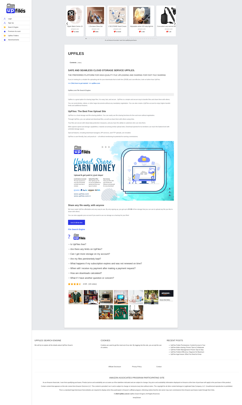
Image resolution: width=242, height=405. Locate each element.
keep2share (137, 397)
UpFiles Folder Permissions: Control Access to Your (188, 345)
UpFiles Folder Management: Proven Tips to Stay (187, 350)
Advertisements (13, 40)
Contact (159, 366)
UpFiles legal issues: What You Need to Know (186, 354)
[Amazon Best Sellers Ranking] (166, 297)
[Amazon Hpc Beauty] (136, 297)
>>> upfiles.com (94, 83)
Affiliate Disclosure (114, 366)
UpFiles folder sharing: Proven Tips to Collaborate (187, 347)
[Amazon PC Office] (121, 297)
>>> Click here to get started (78, 83)
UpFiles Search (15, 8)
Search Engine (13, 27)
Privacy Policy (137, 366)
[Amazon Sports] (151, 297)
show (79, 62)
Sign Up (11, 23)
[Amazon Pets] (136, 312)
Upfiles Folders (13, 36)
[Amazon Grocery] (106, 312)
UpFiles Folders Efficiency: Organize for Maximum (187, 352)
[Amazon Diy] (121, 312)
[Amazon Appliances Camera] (106, 297)
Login (10, 19)
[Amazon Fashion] (76, 297)
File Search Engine (76, 229)
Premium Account (14, 31)
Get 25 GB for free (76, 222)
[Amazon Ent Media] (91, 297)
